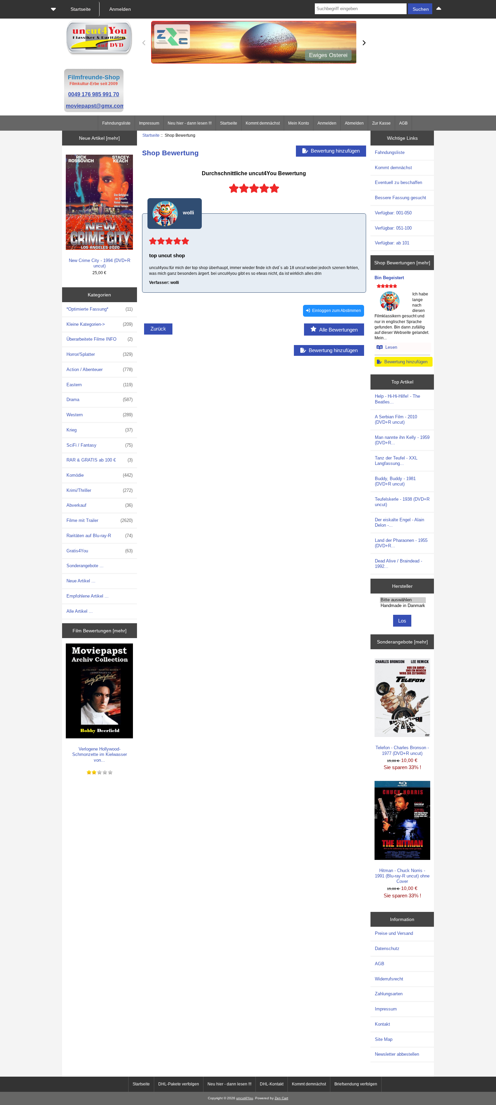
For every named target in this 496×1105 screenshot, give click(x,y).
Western (99, 414)
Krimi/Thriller (99, 490)
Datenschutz (387, 948)
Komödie (99, 475)
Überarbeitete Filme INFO (99, 339)
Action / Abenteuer (99, 369)
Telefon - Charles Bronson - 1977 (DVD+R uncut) (402, 750)
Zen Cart (281, 1098)
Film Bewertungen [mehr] (100, 630)
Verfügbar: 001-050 (393, 212)
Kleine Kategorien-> (99, 324)
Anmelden (327, 123)
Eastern (99, 384)
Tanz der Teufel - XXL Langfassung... (396, 460)
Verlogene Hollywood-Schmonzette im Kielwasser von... (99, 754)
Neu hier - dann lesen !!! (190, 123)
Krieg (99, 429)
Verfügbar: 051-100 (393, 228)
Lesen (390, 347)
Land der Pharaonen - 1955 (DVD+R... (401, 543)
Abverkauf (99, 505)
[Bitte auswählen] (403, 600)
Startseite (228, 123)
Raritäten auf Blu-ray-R (99, 535)
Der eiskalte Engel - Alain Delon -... (399, 522)
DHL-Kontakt (271, 1084)
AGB (403, 123)
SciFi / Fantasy (99, 445)
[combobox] (361, 8)
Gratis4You (99, 550)
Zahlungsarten (389, 993)
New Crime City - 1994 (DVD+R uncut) (99, 263)
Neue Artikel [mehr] (99, 138)
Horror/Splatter (99, 354)
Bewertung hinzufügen (405, 361)
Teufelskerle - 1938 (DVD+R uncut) (402, 502)
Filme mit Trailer (99, 520)
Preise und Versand (394, 933)
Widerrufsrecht (389, 978)
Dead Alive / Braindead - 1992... (398, 563)
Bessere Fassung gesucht (400, 197)
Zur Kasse (381, 123)
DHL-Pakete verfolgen (178, 1084)
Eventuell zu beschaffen (398, 182)
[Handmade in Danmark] (403, 605)
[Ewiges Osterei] (253, 43)
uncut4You (244, 1098)
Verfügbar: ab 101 (392, 242)
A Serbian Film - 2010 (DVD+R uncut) (396, 419)
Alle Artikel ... (79, 611)
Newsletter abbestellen (397, 1054)
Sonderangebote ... (85, 565)
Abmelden (354, 123)
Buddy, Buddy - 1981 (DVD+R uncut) (395, 481)
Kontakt (382, 1024)
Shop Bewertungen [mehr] (402, 262)
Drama (99, 399)
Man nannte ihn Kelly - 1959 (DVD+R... (402, 440)
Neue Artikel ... (80, 580)
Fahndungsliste (116, 123)
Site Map (383, 1039)
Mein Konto (298, 123)
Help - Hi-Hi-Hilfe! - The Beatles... (397, 399)
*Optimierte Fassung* (99, 309)
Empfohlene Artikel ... (87, 596)
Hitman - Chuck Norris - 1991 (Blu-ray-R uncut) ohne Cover (402, 876)
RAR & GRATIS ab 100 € (99, 460)
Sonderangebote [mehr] (402, 641)
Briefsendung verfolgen (355, 1084)
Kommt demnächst (263, 123)
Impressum (149, 123)
